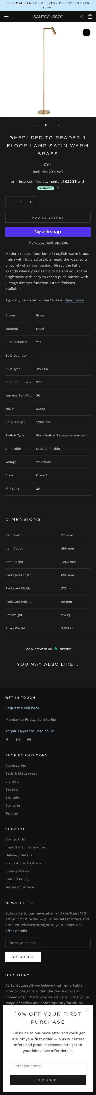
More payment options (48, 242)
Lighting (12, 781)
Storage (12, 797)
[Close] (87, 1010)
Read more (74, 300)
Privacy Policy (17, 871)
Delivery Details (18, 855)
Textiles (12, 813)
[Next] (58, 125)
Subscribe (48, 1080)
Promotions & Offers (23, 863)
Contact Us (15, 839)
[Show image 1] (46, 125)
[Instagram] (18, 739)
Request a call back (22, 708)
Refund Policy (17, 879)
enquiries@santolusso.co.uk (29, 731)
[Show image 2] (50, 125)
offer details (61, 1051)
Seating (11, 789)
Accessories (15, 765)
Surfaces (13, 805)
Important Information (25, 847)
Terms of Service (19, 887)
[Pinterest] (29, 739)
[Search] (82, 16)
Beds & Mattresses (21, 773)
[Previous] (37, 125)
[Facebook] (7, 739)
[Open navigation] (6, 16)
